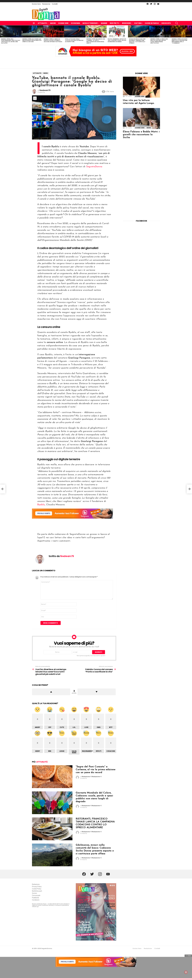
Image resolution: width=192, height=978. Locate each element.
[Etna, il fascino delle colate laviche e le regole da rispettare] (74, 31)
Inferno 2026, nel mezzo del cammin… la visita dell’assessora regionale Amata (95, 41)
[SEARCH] (176, 23)
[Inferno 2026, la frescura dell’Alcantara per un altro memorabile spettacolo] (160, 31)
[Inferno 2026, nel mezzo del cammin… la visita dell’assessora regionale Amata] (96, 31)
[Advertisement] (96, 62)
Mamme (104, 23)
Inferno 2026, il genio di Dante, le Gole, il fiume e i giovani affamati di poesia (53, 40)
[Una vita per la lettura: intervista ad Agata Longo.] (141, 87)
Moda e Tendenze (90, 23)
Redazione (46, 4)
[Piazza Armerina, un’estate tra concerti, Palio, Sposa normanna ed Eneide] (117, 31)
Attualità (42, 23)
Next (191, 35)
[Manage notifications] (186, 972)
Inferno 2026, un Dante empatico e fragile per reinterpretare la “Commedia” (179, 41)
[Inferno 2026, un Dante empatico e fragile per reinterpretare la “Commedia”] (181, 31)
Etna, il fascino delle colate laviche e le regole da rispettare (74, 40)
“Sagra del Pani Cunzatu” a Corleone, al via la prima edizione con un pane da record (95, 769)
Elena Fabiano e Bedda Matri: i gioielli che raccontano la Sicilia (141, 135)
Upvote (51, 691)
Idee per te (114, 23)
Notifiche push (37, 891)
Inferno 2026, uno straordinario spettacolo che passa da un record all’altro (10, 41)
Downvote (96, 691)
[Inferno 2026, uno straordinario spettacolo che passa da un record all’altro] (10, 31)
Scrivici (34, 893)
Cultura (138, 23)
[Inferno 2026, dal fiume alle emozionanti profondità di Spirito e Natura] (32, 31)
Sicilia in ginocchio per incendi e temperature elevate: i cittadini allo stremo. (137, 41)
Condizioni (35, 900)
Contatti (55, 4)
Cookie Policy (36, 889)
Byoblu (41, 505)
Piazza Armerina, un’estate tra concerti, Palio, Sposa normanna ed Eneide (117, 40)
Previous (1, 35)
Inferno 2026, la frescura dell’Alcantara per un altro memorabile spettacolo (159, 41)
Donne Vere (36, 4)
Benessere (126, 23)
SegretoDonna (94, 167)
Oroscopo (166, 23)
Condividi (35, 98)
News (149, 128)
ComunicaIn (36, 895)
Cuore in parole (152, 23)
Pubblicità (35, 898)
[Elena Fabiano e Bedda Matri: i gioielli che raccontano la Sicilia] (141, 118)
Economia (75, 23)
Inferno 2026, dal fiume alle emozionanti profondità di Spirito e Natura (31, 40)
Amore (53, 23)
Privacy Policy (37, 886)
